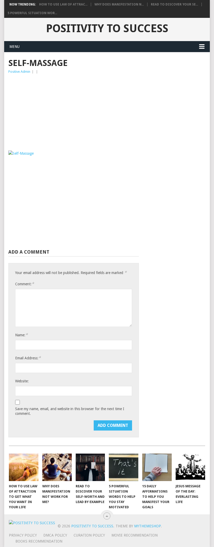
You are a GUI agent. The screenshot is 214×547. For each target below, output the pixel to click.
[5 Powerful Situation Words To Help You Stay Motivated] (123, 467)
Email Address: (28, 357)
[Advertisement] (73, 113)
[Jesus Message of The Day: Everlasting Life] (190, 467)
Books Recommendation (38, 541)
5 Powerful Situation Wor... (32, 13)
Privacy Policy (23, 535)
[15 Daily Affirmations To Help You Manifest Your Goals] (157, 467)
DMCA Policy (55, 535)
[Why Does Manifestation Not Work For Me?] (57, 467)
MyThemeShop (147, 526)
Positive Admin (19, 72)
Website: (22, 381)
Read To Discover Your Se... (174, 4)
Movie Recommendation (134, 535)
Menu (14, 46)
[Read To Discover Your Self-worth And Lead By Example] (90, 467)
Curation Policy (89, 535)
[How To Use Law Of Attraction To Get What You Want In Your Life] (23, 467)
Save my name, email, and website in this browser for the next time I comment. (69, 411)
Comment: (24, 283)
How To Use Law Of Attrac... (63, 4)
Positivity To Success (107, 28)
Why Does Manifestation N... (119, 4)
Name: (21, 334)
